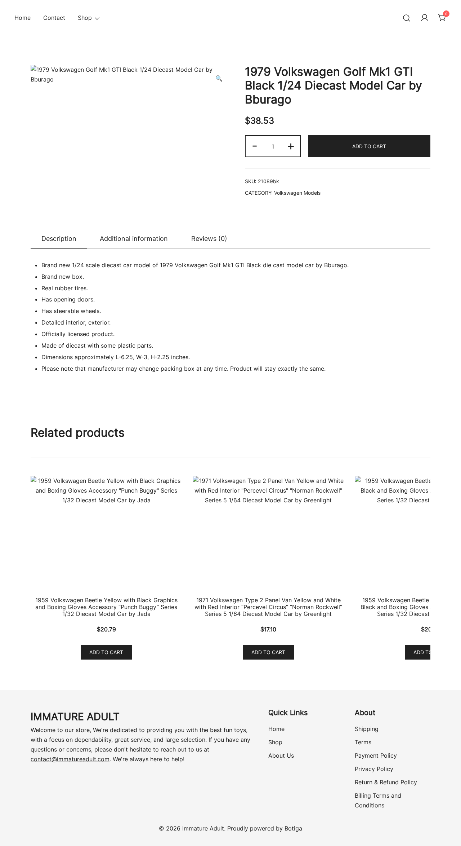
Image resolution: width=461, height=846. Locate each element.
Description (58, 238)
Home (22, 17)
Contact (54, 17)
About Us (281, 755)
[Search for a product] (406, 18)
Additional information (134, 238)
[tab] (59, 239)
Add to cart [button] (106, 652)
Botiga (293, 828)
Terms (363, 742)
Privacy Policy (374, 768)
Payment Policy (376, 755)
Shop (275, 742)
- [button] (255, 145)
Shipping (367, 728)
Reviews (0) (209, 238)
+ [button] (291, 145)
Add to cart (369, 146)
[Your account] (424, 18)
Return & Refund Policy (386, 782)
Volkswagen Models (297, 193)
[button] (219, 78)
